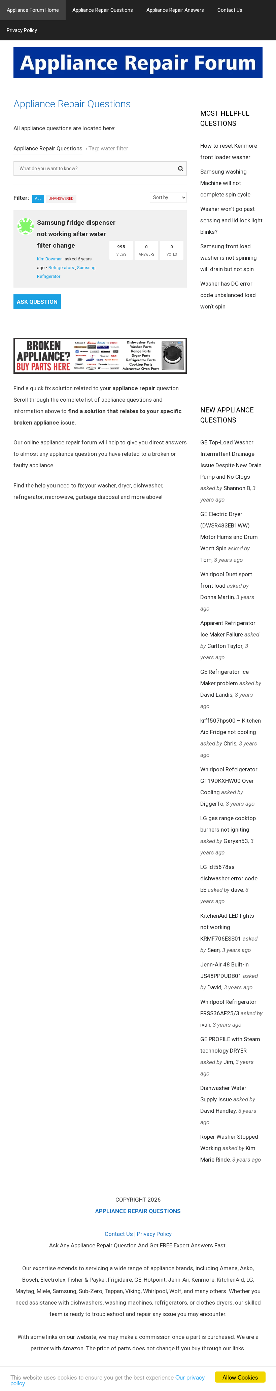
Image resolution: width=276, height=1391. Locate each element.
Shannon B (236, 488)
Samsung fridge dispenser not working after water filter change (76, 234)
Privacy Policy (22, 30)
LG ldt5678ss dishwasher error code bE (228, 878)
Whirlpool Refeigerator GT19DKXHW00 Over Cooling (228, 781)
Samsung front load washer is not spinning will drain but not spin (228, 257)
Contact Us (229, 10)
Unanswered (61, 198)
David (214, 987)
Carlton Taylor (225, 646)
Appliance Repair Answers (175, 10)
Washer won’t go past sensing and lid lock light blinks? (231, 220)
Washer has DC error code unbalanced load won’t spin (228, 295)
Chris (230, 743)
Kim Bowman (50, 258)
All (38, 198)
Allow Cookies (240, 1377)
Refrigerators (61, 267)
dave (237, 889)
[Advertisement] (238, 357)
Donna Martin (217, 597)
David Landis (216, 694)
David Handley (218, 1110)
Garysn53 (235, 841)
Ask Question (37, 301)
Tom (206, 559)
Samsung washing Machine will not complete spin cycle (225, 183)
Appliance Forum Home (33, 10)
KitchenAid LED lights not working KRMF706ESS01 (227, 927)
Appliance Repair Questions (102, 10)
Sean (213, 950)
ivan (205, 1024)
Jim (228, 1062)
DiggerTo (211, 803)
